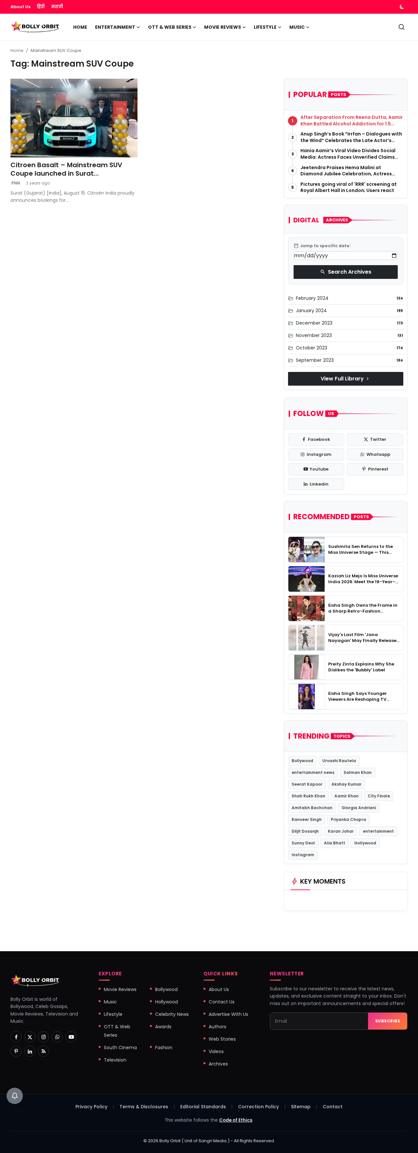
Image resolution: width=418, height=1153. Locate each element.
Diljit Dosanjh (305, 831)
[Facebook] (16, 1036)
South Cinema (120, 1047)
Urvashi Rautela (339, 760)
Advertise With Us (228, 1014)
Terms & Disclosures (144, 1106)
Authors (217, 1026)
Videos (216, 1051)
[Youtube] (70, 1036)
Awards (163, 1026)
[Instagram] (43, 1036)
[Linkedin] (29, 1051)
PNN (15, 183)
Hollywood (365, 843)
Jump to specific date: (322, 246)
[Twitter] (29, 1036)
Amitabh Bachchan (312, 807)
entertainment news (313, 772)
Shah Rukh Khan (308, 796)
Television (115, 1060)
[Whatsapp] (57, 1036)
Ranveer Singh (307, 819)
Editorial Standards (203, 1106)
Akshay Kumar (346, 784)
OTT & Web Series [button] (169, 27)
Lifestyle (113, 1014)
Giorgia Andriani (359, 807)
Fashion (163, 1047)
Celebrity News (172, 1014)
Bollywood (302, 760)
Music (110, 1002)
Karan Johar (341, 831)
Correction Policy (258, 1106)
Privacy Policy (91, 1106)
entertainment (378, 831)
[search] (401, 27)
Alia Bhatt (334, 843)
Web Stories (222, 1039)
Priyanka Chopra (348, 819)
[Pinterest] (16, 1051)
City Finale (379, 796)
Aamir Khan (346, 796)
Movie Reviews (120, 989)
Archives (218, 1064)
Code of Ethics (235, 1120)
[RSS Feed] (43, 1051)
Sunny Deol (303, 843)
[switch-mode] (403, 7)
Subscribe (387, 1021)
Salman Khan (358, 772)
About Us (20, 7)
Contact (333, 1106)
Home (80, 27)
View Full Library (345, 378)
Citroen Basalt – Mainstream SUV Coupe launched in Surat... (66, 169)
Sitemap (301, 1106)
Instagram (303, 854)
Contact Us (221, 1002)
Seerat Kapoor (307, 784)
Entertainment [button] (115, 27)
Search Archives (345, 272)
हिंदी (41, 7)
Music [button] (297, 27)
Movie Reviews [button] (222, 27)
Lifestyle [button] (265, 27)
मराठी (57, 7)
